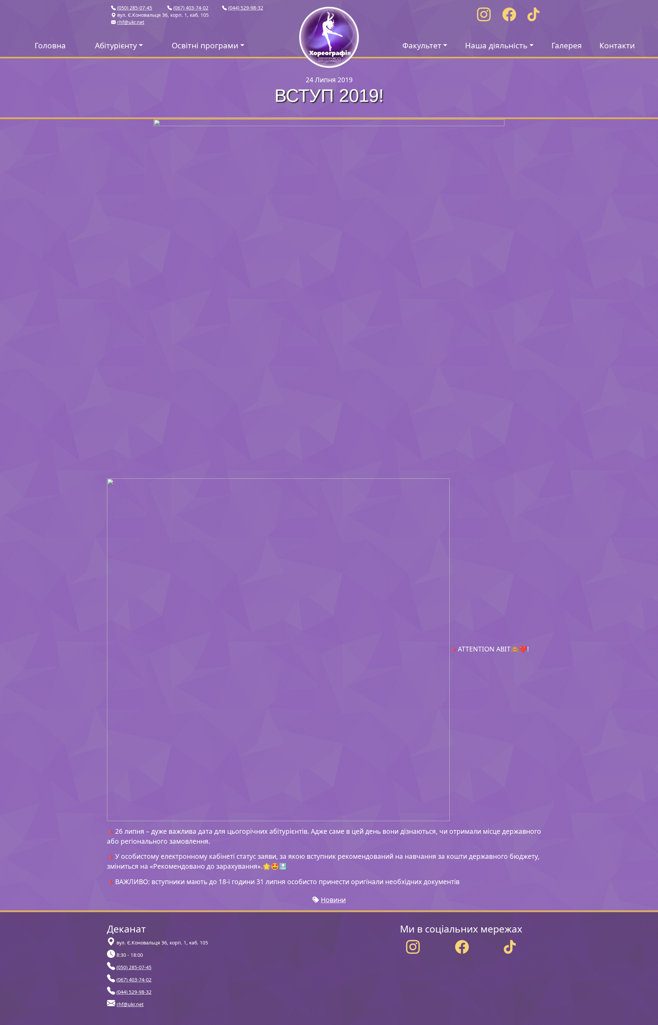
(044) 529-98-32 (245, 7)
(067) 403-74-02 (190, 7)
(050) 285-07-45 (134, 7)
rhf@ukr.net (130, 22)
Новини (333, 899)
